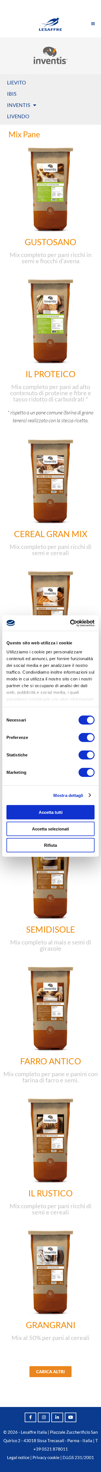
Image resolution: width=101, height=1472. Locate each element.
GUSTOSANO (50, 242)
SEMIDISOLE (50, 929)
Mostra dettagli (68, 795)
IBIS (12, 94)
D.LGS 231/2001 (78, 1457)
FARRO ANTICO (50, 1061)
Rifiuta (50, 845)
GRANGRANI (50, 1325)
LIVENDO (18, 116)
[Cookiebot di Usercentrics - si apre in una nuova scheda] (71, 623)
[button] (50, 1371)
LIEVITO (16, 82)
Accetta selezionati (50, 828)
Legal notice (18, 1457)
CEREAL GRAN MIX (50, 534)
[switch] (87, 737)
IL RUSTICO (50, 1193)
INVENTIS (18, 105)
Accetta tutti (51, 812)
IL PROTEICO (50, 374)
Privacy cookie (46, 1457)
